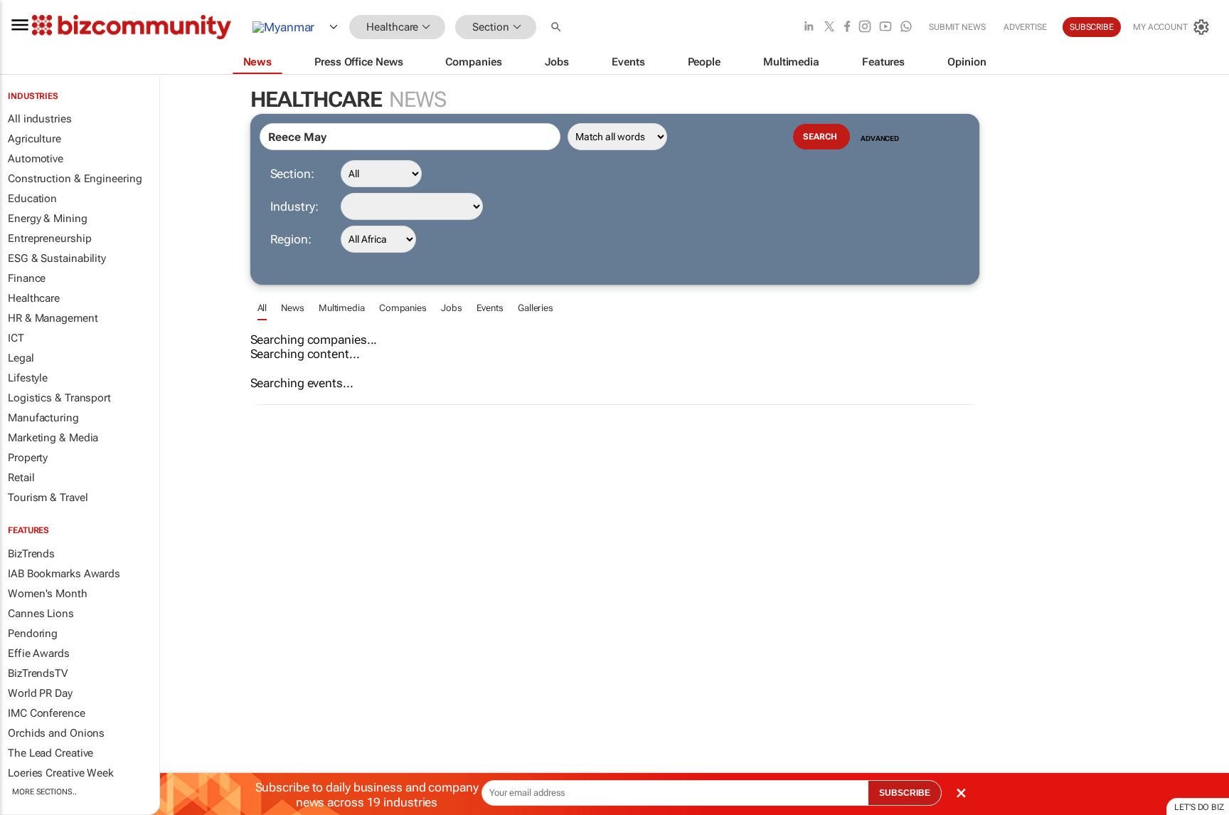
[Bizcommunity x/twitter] (829, 27)
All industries (40, 118)
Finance (27, 278)
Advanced (880, 138)
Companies (403, 308)
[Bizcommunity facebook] (847, 27)
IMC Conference (46, 713)
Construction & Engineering (75, 178)
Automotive (35, 158)
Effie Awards (39, 653)
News (292, 308)
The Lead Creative (50, 753)
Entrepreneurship (49, 238)
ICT (16, 338)
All (262, 308)
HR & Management (53, 318)
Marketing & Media (53, 437)
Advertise (1025, 27)
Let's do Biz (1199, 807)
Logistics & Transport (59, 397)
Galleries (535, 308)
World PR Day (40, 693)
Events (490, 308)
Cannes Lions (41, 613)
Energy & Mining (47, 218)
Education (32, 198)
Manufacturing (43, 417)
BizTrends (31, 553)
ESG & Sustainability (57, 258)
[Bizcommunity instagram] (864, 27)
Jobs (451, 308)
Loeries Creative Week (61, 773)
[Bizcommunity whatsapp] (906, 27)
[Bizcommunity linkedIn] (808, 27)
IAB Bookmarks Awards (64, 573)
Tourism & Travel (47, 497)
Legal (21, 358)
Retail (21, 477)
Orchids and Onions (56, 733)
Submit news (957, 27)
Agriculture (34, 138)
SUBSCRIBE (904, 793)
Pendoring (33, 633)
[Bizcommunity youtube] (885, 27)
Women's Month (47, 593)
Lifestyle (28, 378)
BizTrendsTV (38, 673)
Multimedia (342, 308)
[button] (557, 27)
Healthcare (34, 298)
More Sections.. (44, 791)
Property (28, 457)
